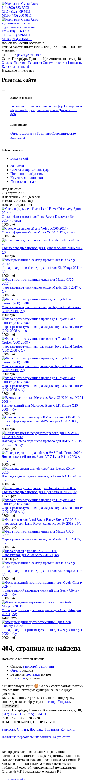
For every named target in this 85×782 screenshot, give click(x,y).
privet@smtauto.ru (29, 55)
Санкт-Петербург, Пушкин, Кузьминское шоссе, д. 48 (41, 59)
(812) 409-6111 (16, 11)
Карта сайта (61, 737)
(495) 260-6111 (17, 15)
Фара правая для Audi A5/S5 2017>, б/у (31, 555)
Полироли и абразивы (26, 174)
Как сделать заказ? (15, 66)
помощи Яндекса (57, 702)
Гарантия (35, 62)
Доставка (21, 62)
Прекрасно (10, 706)
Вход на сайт (20, 158)
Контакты (75, 62)
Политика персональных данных (26, 737)
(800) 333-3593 (15, 7)
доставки (33, 674)
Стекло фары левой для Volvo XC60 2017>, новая (38, 232)
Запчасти (17, 106)
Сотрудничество (55, 62)
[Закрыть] (3, 90)
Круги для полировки (42, 110)
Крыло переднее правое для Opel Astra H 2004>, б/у (40, 492)
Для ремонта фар (23, 181)
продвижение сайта (16, 779)
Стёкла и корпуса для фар (44, 106)
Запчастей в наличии (38, 666)
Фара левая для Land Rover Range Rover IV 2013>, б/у (41, 523)
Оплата (8, 62)
